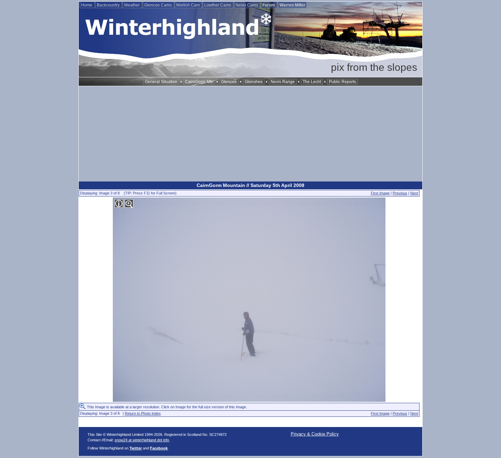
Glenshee (254, 81)
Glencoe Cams (158, 5)
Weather (132, 5)
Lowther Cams (218, 5)
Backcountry (109, 5)
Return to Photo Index (143, 413)
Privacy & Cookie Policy (315, 434)
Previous (400, 193)
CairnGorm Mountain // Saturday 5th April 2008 (250, 185)
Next (414, 193)
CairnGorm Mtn (199, 81)
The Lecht (312, 81)
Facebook (159, 448)
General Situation (161, 81)
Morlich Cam (188, 5)
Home (87, 5)
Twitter (136, 448)
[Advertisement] (250, 133)
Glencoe (229, 81)
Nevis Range (283, 81)
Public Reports (342, 81)
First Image (380, 193)
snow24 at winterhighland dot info (142, 440)
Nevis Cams (247, 5)
